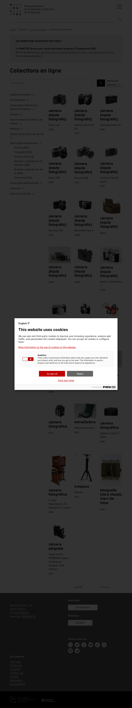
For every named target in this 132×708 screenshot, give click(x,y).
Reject (80, 373)
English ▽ (24, 323)
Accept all (52, 373)
